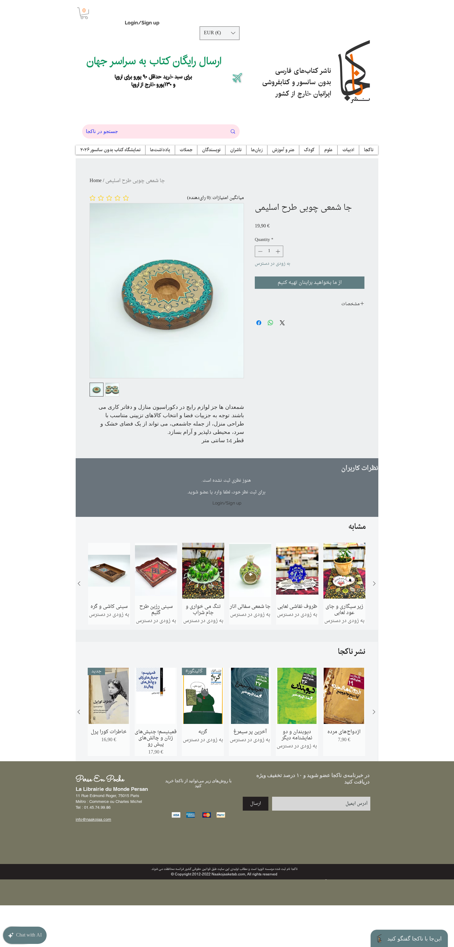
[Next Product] (374, 583)
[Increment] (278, 251)
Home (96, 180)
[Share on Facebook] (259, 322)
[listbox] (220, 33)
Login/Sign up (142, 23)
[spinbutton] (269, 251)
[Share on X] (282, 322)
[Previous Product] (79, 583)
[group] (226, 583)
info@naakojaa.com (93, 819)
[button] (84, 13)
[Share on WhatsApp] (270, 322)
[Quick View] (109, 571)
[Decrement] (259, 251)
